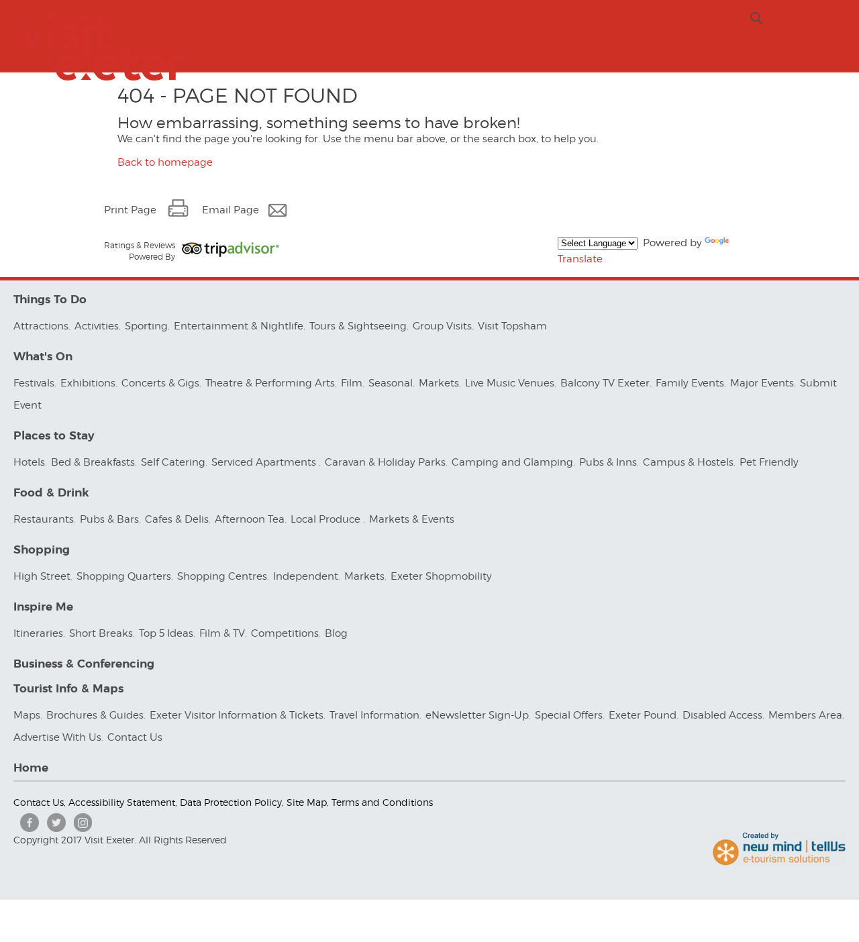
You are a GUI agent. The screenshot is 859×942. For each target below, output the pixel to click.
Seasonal (390, 383)
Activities (96, 326)
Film (351, 383)
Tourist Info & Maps (68, 688)
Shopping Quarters (124, 576)
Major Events (762, 383)
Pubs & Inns (608, 462)
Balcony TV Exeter (605, 383)
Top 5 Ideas (166, 633)
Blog (336, 633)
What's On (42, 356)
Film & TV (222, 633)
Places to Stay (54, 435)
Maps (26, 715)
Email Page (230, 210)
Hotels (29, 462)
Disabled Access (722, 715)
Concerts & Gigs (160, 383)
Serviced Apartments (265, 462)
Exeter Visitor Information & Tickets (236, 715)
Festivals (33, 383)
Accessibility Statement (121, 802)
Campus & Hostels (688, 462)
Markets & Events (411, 519)
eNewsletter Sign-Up (477, 715)
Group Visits (442, 326)
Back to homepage (165, 162)
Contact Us (136, 737)
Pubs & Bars (109, 519)
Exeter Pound (642, 715)
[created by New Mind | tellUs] (779, 862)
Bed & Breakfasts (93, 462)
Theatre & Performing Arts (270, 383)
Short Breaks (101, 633)
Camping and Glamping (512, 462)
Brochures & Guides (95, 715)
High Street (41, 576)
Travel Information (374, 715)
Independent (305, 576)
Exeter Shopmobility (441, 576)
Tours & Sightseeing (358, 326)
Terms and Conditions (382, 802)
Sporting (146, 326)
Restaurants (43, 519)
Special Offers (569, 715)
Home (30, 768)
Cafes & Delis (177, 519)
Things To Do (50, 299)
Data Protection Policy (231, 802)
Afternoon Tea (250, 519)
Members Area (805, 715)
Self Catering (173, 462)
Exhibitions (87, 383)
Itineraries (38, 633)
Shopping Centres (222, 576)
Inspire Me (43, 607)
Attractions (40, 326)
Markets (439, 383)
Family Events (690, 383)
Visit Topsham (512, 326)
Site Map (307, 802)
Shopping (41, 550)
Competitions (285, 633)
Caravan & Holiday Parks (385, 462)
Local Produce (327, 519)
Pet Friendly (769, 462)
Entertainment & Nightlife (238, 326)
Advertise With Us (57, 737)
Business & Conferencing (83, 664)
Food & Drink (51, 493)
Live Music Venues (509, 383)
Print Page (130, 210)
